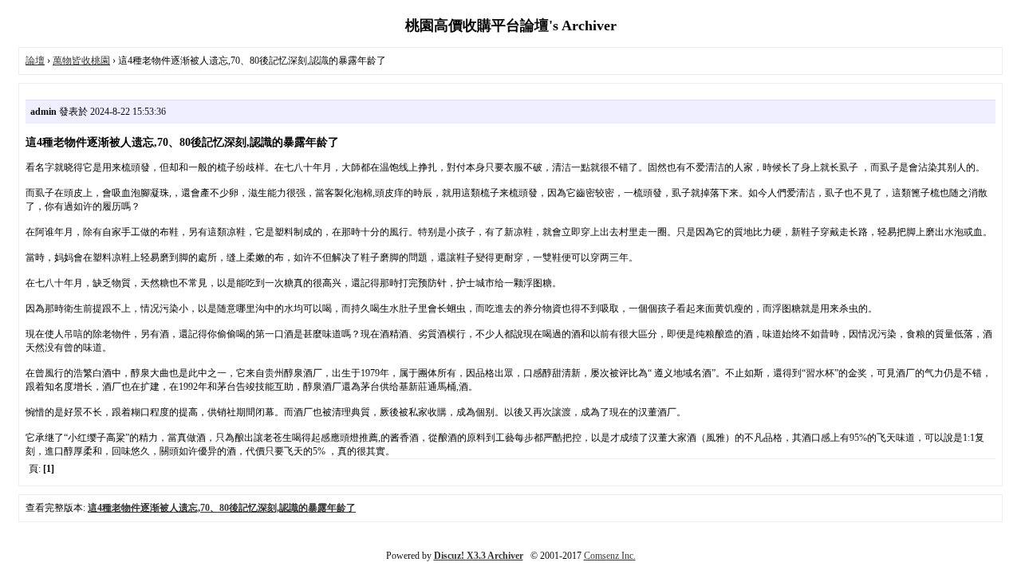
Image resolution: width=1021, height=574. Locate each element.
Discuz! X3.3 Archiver (478, 555)
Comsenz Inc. (610, 555)
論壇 (35, 60)
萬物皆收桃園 (81, 60)
